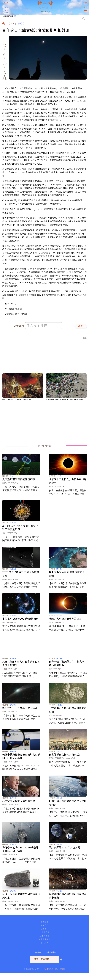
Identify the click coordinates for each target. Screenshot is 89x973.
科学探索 (11, 24)
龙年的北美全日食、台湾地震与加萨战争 (68, 481)
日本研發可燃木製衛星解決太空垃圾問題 (68, 802)
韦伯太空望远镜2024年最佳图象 (20, 618)
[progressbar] (54, 8)
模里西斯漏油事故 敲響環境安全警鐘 (67, 574)
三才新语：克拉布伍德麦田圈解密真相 (68, 709)
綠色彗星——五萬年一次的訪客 (19, 708)
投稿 (6, 8)
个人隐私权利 (48, 969)
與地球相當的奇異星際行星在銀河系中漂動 (68, 895)
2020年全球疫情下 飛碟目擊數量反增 (20, 574)
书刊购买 (44, 943)
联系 (6, 10)
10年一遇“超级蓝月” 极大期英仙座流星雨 (66, 663)
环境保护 (59, 569)
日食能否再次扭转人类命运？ (65, 754)
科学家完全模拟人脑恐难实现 (18, 801)
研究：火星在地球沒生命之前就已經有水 (21, 895)
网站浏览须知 (60, 969)
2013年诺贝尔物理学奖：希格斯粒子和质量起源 (20, 527)
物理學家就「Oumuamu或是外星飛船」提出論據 (20, 849)
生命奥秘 (13, 798)
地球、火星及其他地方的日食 (65, 618)
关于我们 (44, 925)
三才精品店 (44, 936)
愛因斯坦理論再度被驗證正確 (18, 479)
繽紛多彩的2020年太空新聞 (64, 847)
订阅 (6, 13)
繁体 (85, 7)
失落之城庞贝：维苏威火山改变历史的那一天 (19, 399)
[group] (47, 9)
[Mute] (51, 8)
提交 (80, 326)
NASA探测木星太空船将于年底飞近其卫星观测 (21, 663)
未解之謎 (13, 569)
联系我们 (44, 929)
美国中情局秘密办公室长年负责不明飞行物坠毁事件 (21, 756)
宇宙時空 (20, 24)
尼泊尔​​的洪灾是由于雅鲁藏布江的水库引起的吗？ (65, 399)
